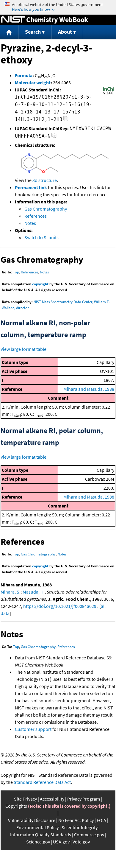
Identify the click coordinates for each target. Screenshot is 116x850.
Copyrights (16, 806)
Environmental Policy (37, 827)
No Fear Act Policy (76, 820)
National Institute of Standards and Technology (13, 20)
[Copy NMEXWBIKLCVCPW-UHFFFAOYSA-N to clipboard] (54, 136)
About (65, 31)
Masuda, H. (34, 592)
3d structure (44, 180)
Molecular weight (33, 82)
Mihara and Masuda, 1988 (88, 389)
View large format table (23, 349)
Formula (23, 75)
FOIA (101, 820)
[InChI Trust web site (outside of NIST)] (108, 94)
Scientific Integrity (80, 827)
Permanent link (31, 187)
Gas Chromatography (45, 209)
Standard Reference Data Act (42, 782)
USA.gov (61, 842)
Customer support (33, 729)
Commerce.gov (89, 834)
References (35, 216)
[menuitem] (9, 32)
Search (33, 31)
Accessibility (52, 799)
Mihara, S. (11, 592)
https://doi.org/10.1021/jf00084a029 (59, 606)
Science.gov (38, 842)
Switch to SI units (41, 237)
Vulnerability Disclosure (31, 820)
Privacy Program (83, 799)
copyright (40, 284)
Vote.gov (81, 842)
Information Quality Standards (40, 834)
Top (16, 272)
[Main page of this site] (9, 32)
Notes (30, 223)
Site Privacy (25, 799)
